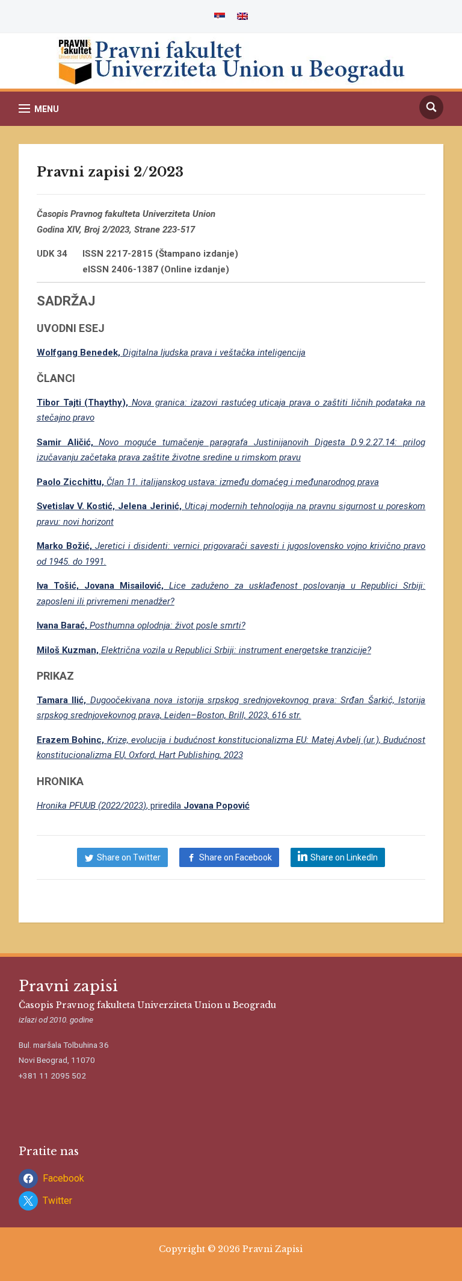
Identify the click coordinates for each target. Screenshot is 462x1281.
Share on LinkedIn (344, 857)
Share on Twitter (129, 857)
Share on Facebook (235, 857)
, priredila (143, 805)
